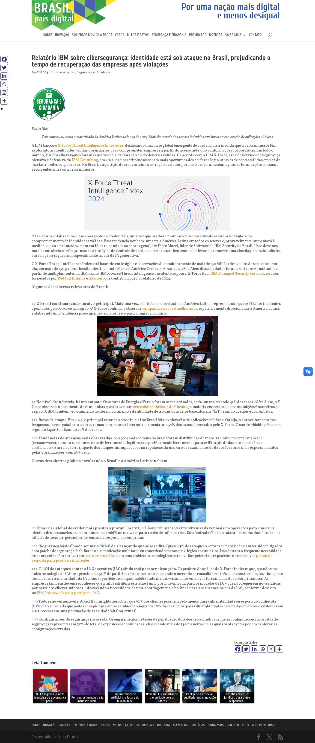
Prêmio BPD (197, 35)
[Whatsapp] (262, 649)
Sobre (47, 35)
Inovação (62, 35)
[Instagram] (271, 649)
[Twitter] (246, 649)
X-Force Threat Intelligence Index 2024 (90, 145)
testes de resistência (101, 556)
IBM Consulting (85, 160)
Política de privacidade (259, 725)
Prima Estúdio (67, 737)
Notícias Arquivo (62, 72)
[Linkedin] (254, 649)
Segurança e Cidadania (169, 35)
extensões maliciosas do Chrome (160, 407)
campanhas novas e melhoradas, (170, 308)
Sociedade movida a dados (92, 35)
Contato (255, 35)
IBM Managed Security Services (237, 273)
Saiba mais (233, 35)
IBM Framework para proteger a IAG (68, 593)
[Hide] (2, 109)
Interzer (96, 278)
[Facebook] (237, 649)
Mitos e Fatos (138, 35)
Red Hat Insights (71, 278)
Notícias (215, 35)
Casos (119, 35)
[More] (279, 649)
